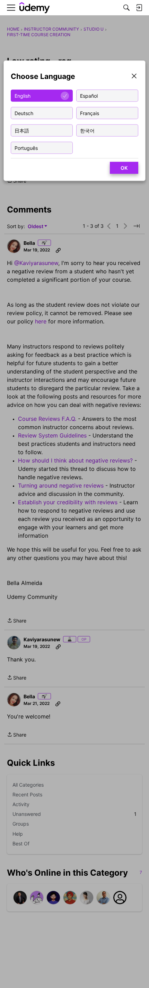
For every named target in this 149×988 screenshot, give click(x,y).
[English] (34, 8)
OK (124, 168)
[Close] (134, 76)
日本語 (22, 130)
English (22, 95)
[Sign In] (139, 7)
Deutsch (24, 113)
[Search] (126, 7)
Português (26, 148)
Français (89, 113)
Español (89, 95)
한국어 (87, 130)
